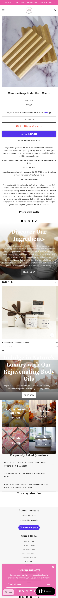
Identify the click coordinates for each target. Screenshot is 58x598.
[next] (54, 282)
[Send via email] (32, 221)
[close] (53, 567)
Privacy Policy (29, 545)
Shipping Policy (29, 553)
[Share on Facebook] (21, 221)
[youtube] (30, 590)
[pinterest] (27, 590)
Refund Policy (29, 549)
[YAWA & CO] (29, 10)
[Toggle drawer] (3, 10)
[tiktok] (34, 590)
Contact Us (29, 541)
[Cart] (55, 10)
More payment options (29, 140)
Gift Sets (7, 282)
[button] (36, 221)
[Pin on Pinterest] (28, 221)
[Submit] (48, 584)
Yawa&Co (29, 100)
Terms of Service (29, 557)
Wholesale (29, 561)
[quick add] (52, 335)
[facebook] (19, 590)
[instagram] (23, 590)
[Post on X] (25, 221)
